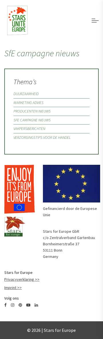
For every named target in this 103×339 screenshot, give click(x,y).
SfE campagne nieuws (32, 120)
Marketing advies (28, 102)
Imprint (10, 287)
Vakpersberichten (29, 128)
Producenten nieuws (32, 111)
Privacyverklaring (19, 279)
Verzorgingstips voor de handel (42, 137)
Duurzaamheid (26, 93)
